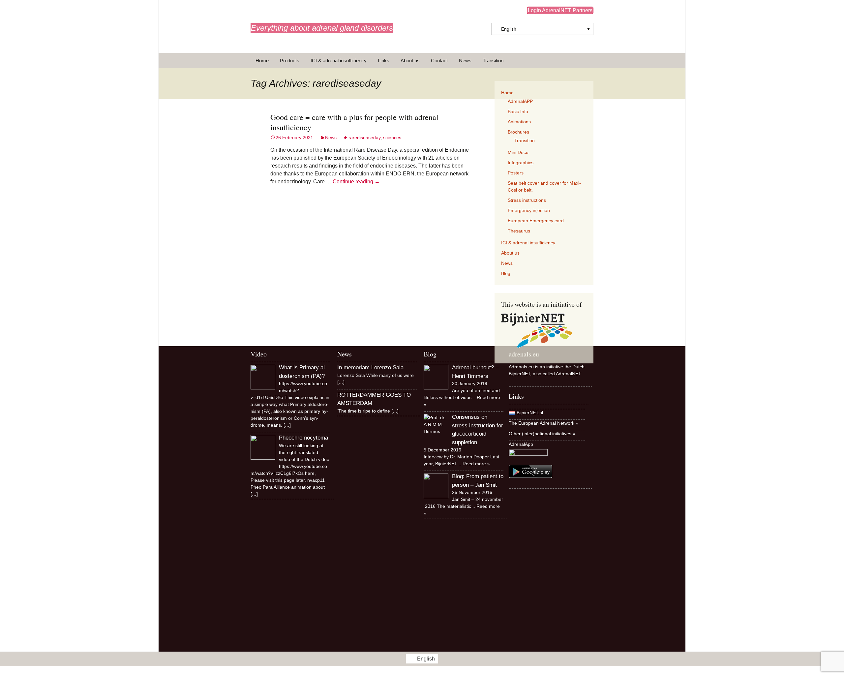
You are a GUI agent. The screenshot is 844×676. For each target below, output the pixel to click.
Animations (519, 121)
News (465, 60)
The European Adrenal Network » (543, 423)
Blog (505, 273)
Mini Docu (518, 152)
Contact (439, 60)
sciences (392, 137)
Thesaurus (519, 230)
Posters (516, 172)
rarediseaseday (364, 137)
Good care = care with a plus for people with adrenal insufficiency (354, 122)
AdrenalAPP (520, 101)
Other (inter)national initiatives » (542, 433)
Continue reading (356, 181)
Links (383, 60)
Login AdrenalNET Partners (560, 10)
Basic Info (518, 111)
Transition (493, 60)
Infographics (520, 162)
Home (262, 60)
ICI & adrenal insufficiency (339, 60)
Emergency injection (529, 210)
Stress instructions (527, 200)
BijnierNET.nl (530, 412)
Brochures (518, 132)
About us (410, 60)
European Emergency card (536, 220)
